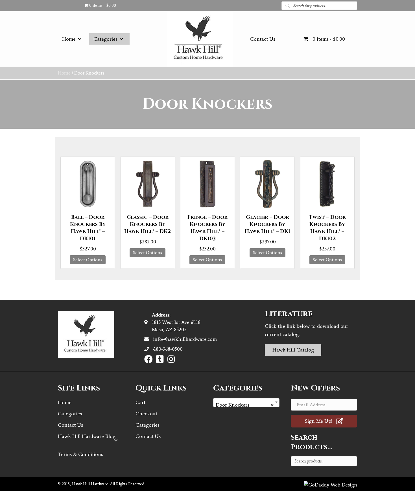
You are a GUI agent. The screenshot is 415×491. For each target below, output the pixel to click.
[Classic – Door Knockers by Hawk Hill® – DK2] (147, 184)
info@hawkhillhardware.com (185, 339)
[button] (148, 359)
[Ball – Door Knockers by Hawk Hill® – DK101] (88, 184)
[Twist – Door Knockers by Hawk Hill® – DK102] (327, 184)
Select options (87, 259)
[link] (73, 39)
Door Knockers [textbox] (245, 405)
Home (64, 73)
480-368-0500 (168, 349)
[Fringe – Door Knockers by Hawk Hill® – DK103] (207, 184)
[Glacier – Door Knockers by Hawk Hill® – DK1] (267, 184)
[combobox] (246, 402)
